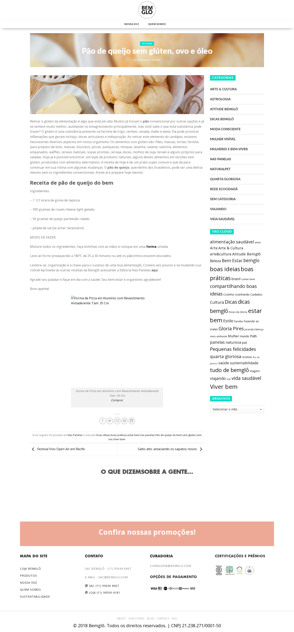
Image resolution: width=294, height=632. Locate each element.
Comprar (117, 400)
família (238, 321)
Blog (150, 618)
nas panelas (147, 435)
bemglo (251, 260)
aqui (154, 270)
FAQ (174, 618)
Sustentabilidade (35, 596)
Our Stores (137, 618)
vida (229, 379)
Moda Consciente (225, 129)
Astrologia (220, 99)
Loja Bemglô (30, 568)
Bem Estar (232, 260)
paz (244, 342)
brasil (236, 278)
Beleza (215, 260)
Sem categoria (223, 199)
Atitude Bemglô (224, 109)
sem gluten (189, 435)
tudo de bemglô (229, 370)
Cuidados (256, 294)
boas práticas (119, 435)
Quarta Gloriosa (225, 179)
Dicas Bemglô (222, 119)
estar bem (133, 435)
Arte (214, 248)
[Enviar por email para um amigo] (117, 421)
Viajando (218, 209)
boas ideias (103, 435)
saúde (223, 362)
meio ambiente (218, 336)
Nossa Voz (131, 24)
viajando (218, 378)
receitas (247, 357)
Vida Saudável (222, 219)
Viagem (255, 371)
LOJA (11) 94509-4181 (104, 592)
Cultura (217, 302)
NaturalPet (220, 169)
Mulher (233, 336)
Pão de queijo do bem (168, 435)
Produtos (28, 575)
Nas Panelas (147, 44)
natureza (233, 342)
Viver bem (119, 439)
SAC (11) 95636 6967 (103, 586)
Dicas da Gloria (238, 312)
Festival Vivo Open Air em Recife (60, 449)
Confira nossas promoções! (147, 532)
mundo (244, 336)
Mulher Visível (223, 139)
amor (258, 242)
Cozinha (228, 294)
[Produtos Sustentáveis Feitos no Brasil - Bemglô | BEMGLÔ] (147, 10)
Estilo (228, 320)
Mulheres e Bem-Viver (229, 149)
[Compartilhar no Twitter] (110, 421)
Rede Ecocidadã (224, 189)
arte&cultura (220, 254)
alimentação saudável (232, 242)
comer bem (248, 279)
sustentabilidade (244, 362)
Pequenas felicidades (233, 349)
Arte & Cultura (223, 89)
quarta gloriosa (225, 356)
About (121, 618)
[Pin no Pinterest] (124, 421)
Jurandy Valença (254, 329)
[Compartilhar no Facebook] (102, 421)
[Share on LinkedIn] (131, 421)
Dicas (231, 301)
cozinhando (242, 294)
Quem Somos (157, 24)
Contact (163, 618)
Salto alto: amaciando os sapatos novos (168, 449)
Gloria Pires (231, 328)
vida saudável (246, 378)
